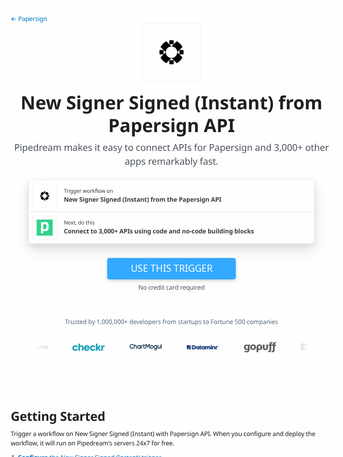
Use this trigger (172, 268)
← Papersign (29, 19)
